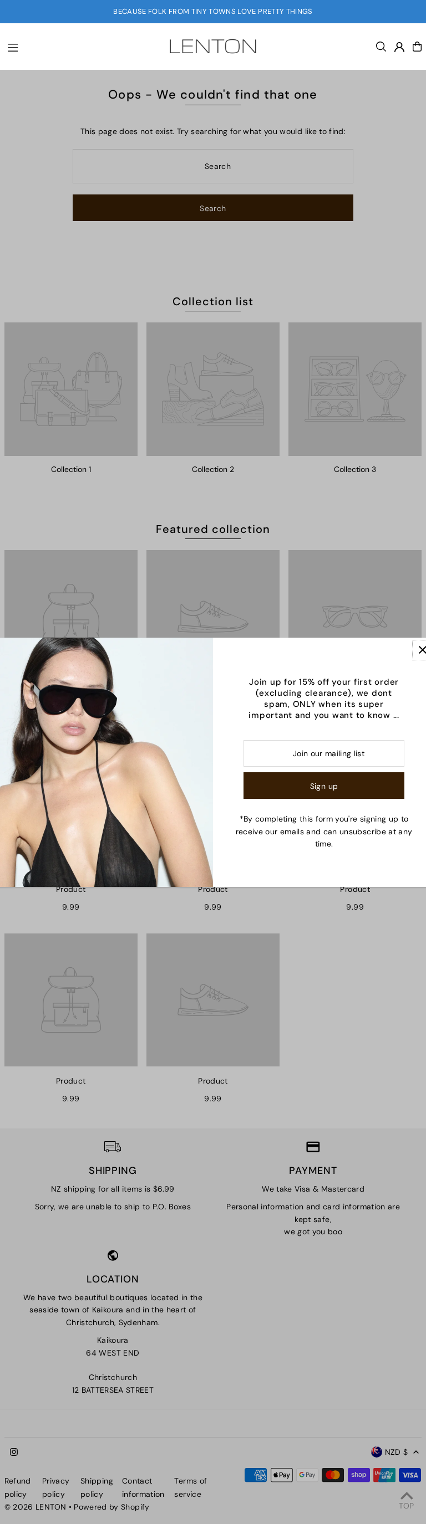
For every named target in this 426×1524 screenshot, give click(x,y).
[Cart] (417, 47)
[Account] (399, 47)
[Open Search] (381, 47)
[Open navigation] (77, 46)
